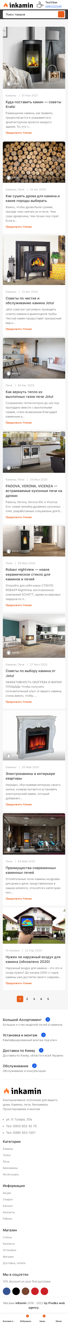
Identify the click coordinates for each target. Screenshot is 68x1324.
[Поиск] (61, 14)
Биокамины (10, 1167)
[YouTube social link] (35, 1291)
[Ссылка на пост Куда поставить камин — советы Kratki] (34, 58)
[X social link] (16, 1291)
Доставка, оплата (14, 1263)
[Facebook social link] (6, 1291)
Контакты (9, 1212)
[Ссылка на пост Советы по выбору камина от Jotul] (34, 636)
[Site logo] (18, 4)
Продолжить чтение (19, 132)
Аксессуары (11, 1174)
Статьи (7, 1237)
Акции (7, 1192)
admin (15, 83)
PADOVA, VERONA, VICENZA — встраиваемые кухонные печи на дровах (34, 490)
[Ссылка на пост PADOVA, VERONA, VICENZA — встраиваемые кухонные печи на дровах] (34, 452)
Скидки (7, 1199)
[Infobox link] (49, 5)
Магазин (8, 1256)
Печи (21, 189)
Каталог (8, 1205)
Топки (6, 1155)
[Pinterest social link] (44, 1291)
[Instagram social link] (25, 1291)
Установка (12, 950)
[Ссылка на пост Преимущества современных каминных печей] (34, 834)
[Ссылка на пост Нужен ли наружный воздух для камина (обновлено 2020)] (34, 925)
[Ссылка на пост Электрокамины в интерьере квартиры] (34, 735)
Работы (7, 1218)
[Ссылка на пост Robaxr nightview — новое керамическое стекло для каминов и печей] (34, 541)
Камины (11, 95)
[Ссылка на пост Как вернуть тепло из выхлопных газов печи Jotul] (34, 358)
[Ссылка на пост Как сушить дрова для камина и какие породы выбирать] (34, 162)
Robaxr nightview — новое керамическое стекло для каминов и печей (28, 574)
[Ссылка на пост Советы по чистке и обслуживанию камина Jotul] (34, 260)
